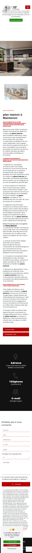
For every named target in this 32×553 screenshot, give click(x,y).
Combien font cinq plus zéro (12, 454)
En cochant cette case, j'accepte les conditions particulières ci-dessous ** (15, 478)
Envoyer (18, 484)
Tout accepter (12, 541)
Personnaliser (11, 548)
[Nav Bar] (27, 7)
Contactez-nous (10, 334)
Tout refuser (12, 545)
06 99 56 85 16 (16, 384)
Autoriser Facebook (16, 20)
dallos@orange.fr (16, 401)
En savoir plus (9, 330)
